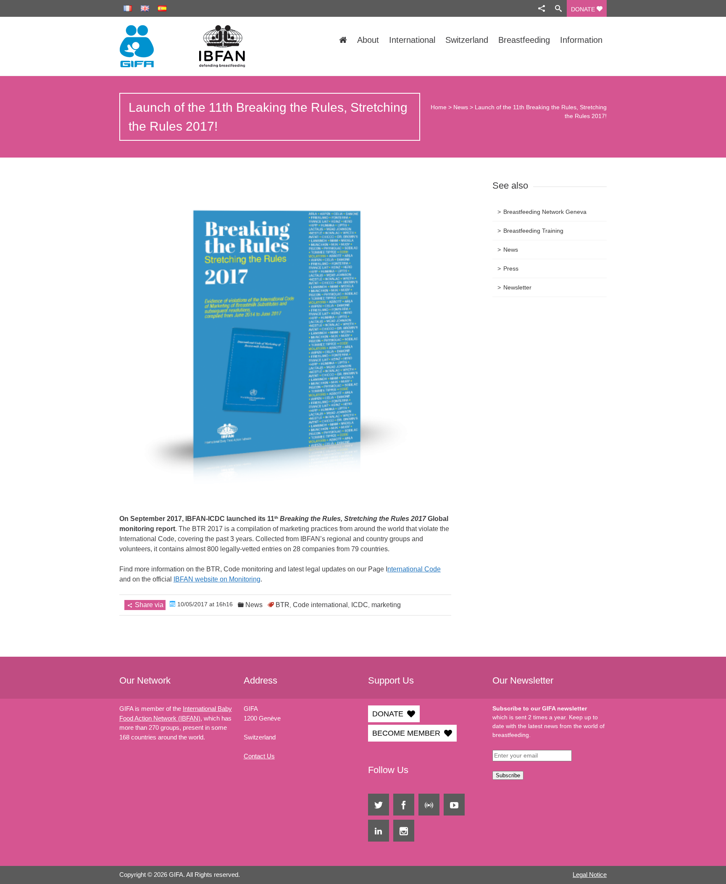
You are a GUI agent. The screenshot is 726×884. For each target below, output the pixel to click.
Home (439, 107)
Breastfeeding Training (533, 230)
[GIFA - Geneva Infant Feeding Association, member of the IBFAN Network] (192, 46)
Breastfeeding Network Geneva (545, 211)
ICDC (359, 604)
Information (581, 40)
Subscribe (508, 775)
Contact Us (259, 756)
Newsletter (517, 287)
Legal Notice (590, 874)
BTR (282, 604)
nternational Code (414, 569)
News (460, 107)
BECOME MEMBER (406, 733)
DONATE (584, 9)
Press (510, 268)
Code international (320, 604)
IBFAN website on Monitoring (217, 579)
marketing (386, 604)
